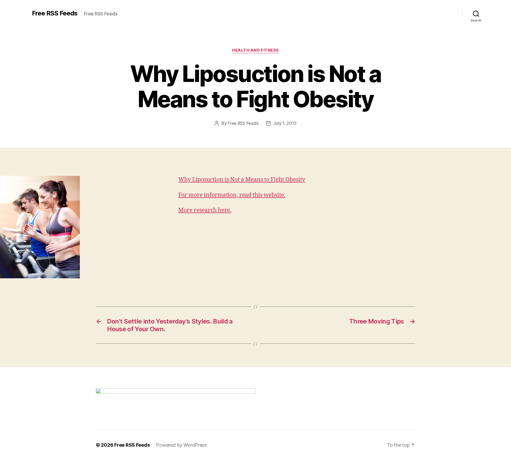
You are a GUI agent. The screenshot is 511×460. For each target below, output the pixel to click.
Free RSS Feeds (54, 13)
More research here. (204, 210)
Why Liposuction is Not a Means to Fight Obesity (241, 179)
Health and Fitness (255, 50)
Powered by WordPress (181, 445)
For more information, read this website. (231, 195)
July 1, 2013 (284, 123)
